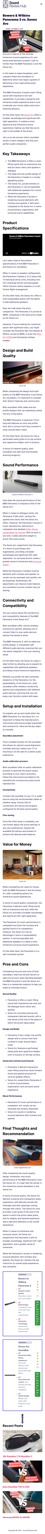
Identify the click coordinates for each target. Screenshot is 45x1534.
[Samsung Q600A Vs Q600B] (22, 1502)
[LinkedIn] (22, 1422)
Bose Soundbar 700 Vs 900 (16, 1487)
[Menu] (41, 4)
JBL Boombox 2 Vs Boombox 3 (17, 1456)
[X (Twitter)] (22, 1415)
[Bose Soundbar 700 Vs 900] (22, 1472)
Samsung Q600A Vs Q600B (16, 1517)
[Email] (22, 1418)
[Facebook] (22, 1416)
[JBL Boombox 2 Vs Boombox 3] (22, 1441)
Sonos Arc (29, 115)
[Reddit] (22, 1419)
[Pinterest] (22, 1421)
